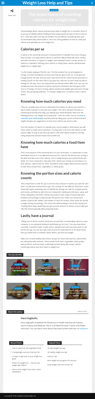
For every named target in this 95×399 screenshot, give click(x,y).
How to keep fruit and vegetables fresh (19, 269)
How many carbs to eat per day (19, 293)
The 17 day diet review (76, 269)
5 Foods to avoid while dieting (47, 269)
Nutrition (54, 10)
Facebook (83, 328)
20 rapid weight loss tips (56, 348)
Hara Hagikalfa (49, 25)
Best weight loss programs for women (61, 360)
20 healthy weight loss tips (57, 352)
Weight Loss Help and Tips (47, 2)
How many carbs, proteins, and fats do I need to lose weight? (76, 293)
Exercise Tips (52, 356)
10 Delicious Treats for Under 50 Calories (47, 293)
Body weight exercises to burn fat (60, 365)
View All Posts (82, 311)
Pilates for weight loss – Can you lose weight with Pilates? (26, 364)
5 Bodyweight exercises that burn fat (26, 352)
